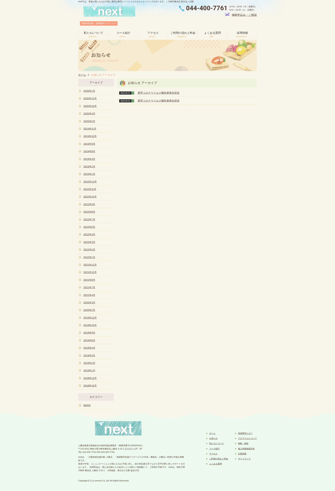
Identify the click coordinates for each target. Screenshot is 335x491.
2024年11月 (89, 128)
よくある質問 (215, 464)
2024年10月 (90, 136)
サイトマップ (244, 459)
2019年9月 (89, 332)
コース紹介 (214, 448)
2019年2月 (89, 363)
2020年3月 (89, 302)
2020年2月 (89, 310)
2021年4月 (89, 295)
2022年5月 (89, 227)
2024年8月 (89, 151)
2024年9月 (89, 143)
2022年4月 (89, 234)
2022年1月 (89, 257)
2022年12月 (90, 181)
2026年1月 (89, 91)
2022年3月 (89, 242)
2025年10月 (90, 106)
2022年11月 (89, 189)
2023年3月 (89, 159)
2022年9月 (89, 204)
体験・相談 (243, 443)
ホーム (82, 74)
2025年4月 (89, 113)
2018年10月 (90, 385)
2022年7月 (89, 219)
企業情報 (242, 454)
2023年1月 (89, 174)
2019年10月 (90, 325)
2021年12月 (90, 264)
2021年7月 (89, 287)
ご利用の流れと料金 (218, 459)
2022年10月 (90, 196)
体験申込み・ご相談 (244, 14)
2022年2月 (89, 249)
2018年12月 (90, 378)
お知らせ (213, 438)
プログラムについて (247, 438)
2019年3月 (89, 355)
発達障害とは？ (245, 433)
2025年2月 (89, 121)
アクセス (213, 454)
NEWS (87, 405)
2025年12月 (90, 98)
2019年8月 (89, 340)
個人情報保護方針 (246, 448)
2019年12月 (90, 317)
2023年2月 (89, 166)
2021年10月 (90, 272)
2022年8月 (89, 211)
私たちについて (216, 443)
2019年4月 (89, 347)
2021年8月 (89, 280)
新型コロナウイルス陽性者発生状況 (159, 92)
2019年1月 (89, 370)
